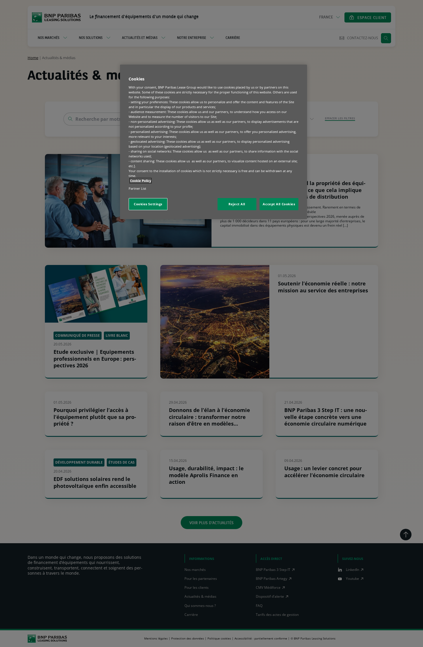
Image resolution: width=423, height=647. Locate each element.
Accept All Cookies (279, 204)
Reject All (236, 204)
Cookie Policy (140, 180)
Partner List (137, 188)
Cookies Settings (148, 204)
